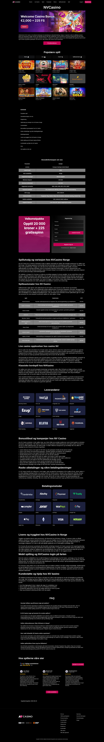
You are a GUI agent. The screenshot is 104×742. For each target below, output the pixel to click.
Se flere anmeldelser (52, 691)
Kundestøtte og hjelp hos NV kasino (29, 143)
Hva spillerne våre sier (26, 149)
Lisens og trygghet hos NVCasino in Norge (31, 137)
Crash (59, 56)
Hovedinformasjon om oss (27, 116)
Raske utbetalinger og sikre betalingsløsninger (32, 131)
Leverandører (24, 125)
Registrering (23, 119)
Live (43, 56)
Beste (25, 56)
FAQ (22, 146)
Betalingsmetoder (25, 134)
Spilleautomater (76, 56)
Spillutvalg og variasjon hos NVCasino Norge (31, 122)
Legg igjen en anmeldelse (77, 664)
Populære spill (24, 113)
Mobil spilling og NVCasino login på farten (31, 140)
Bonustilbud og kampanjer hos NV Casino (31, 128)
